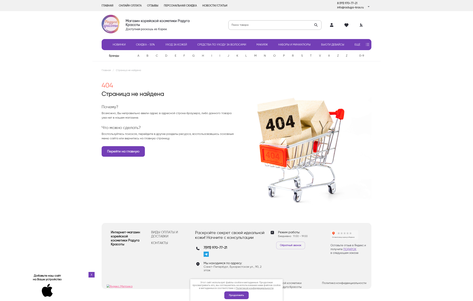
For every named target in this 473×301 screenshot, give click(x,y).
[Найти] (316, 25)
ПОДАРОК (349, 249)
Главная (106, 70)
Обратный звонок (290, 245)
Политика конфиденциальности (344, 283)
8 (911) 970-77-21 (347, 3)
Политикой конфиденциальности (254, 288)
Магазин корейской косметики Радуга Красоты (158, 23)
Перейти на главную (123, 151)
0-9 (361, 55)
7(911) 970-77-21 (215, 248)
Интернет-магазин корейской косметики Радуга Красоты (125, 238)
